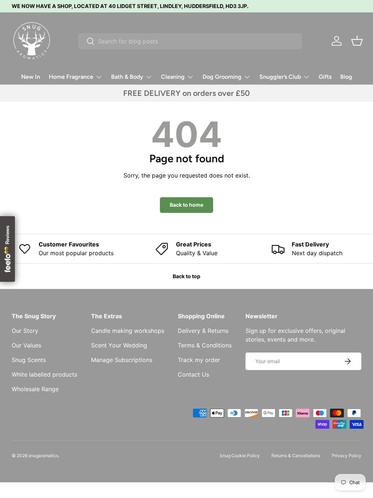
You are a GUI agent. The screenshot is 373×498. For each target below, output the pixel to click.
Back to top (186, 276)
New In (30, 76)
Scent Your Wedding (119, 345)
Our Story (25, 330)
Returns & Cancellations (295, 455)
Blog (346, 76)
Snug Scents (29, 359)
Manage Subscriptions (121, 359)
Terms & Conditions (205, 345)
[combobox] (190, 41)
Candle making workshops (127, 330)
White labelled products (44, 374)
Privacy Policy (346, 455)
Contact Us (193, 374)
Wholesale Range (35, 389)
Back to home (186, 205)
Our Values (26, 345)
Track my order (199, 359)
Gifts (325, 76)
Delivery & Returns (203, 330)
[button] (357, 41)
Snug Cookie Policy (240, 455)
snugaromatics (43, 455)
